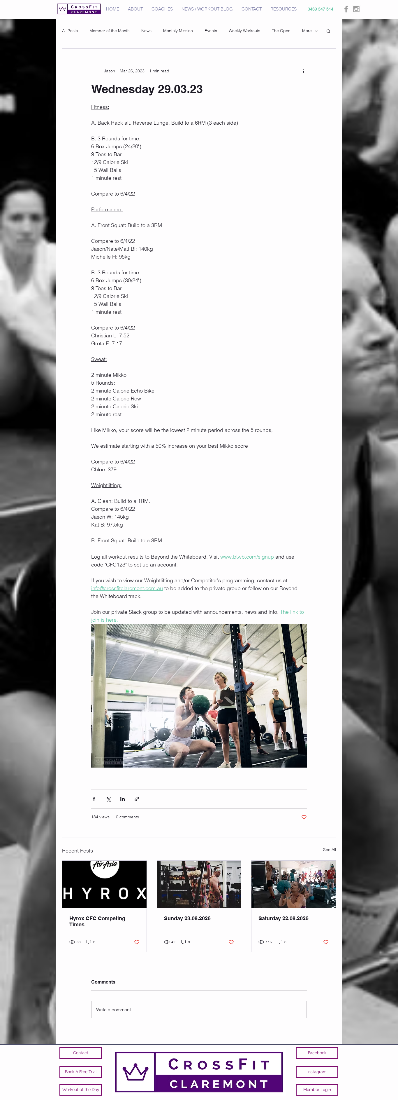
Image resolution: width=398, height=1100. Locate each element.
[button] (328, 31)
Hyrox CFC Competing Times (97, 921)
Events (211, 30)
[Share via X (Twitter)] (108, 799)
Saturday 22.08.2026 (283, 918)
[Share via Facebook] (94, 799)
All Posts (70, 30)
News (146, 30)
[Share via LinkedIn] (122, 799)
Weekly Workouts (244, 30)
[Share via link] (137, 799)
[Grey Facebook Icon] (346, 9)
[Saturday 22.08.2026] (293, 884)
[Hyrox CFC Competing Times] (104, 884)
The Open (281, 30)
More (307, 30)
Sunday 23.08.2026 (187, 918)
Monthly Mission (178, 30)
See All (329, 849)
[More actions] (303, 70)
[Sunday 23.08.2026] (199, 884)
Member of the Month (109, 30)
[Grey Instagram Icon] (356, 9)
